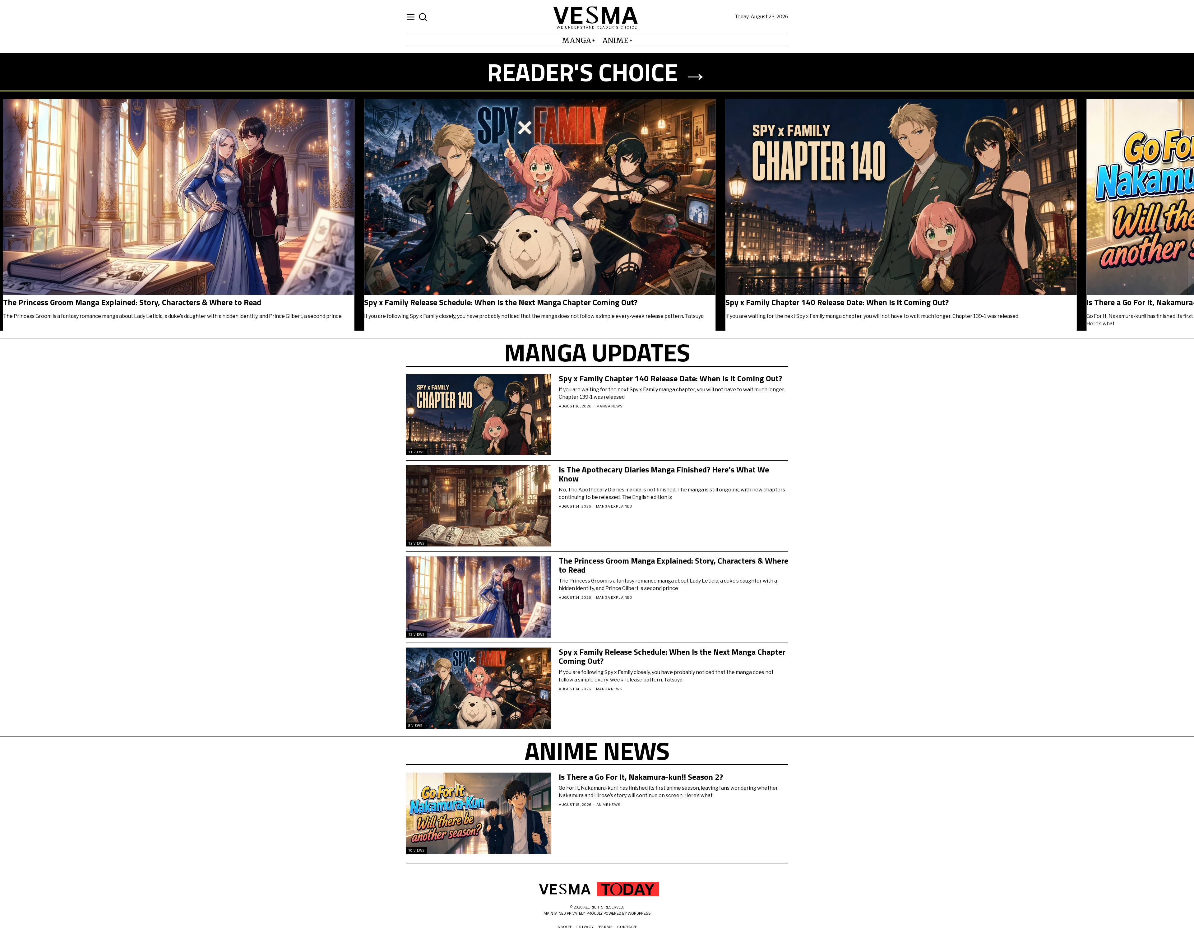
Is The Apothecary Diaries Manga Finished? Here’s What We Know (664, 474)
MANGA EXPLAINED (614, 506)
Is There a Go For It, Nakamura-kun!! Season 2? (641, 777)
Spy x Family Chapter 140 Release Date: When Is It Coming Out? (882, 302)
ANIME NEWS (608, 804)
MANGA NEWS (609, 406)
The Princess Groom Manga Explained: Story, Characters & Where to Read (178, 302)
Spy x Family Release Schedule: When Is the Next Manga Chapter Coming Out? (546, 302)
